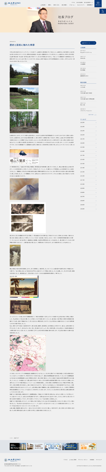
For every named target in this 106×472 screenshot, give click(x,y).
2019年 (82, 147)
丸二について (80, 5)
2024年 (82, 126)
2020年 (82, 143)
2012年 (82, 176)
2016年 (82, 159)
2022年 (82, 135)
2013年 (82, 172)
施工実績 (64, 5)
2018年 (82, 151)
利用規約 (92, 459)
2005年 (82, 204)
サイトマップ (99, 459)
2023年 (82, 130)
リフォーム (71, 5)
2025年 (82, 122)
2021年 (82, 139)
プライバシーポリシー (83, 459)
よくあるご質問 (72, 459)
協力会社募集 (79, 2)
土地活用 (43, 5)
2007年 (82, 196)
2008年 (82, 192)
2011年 (82, 180)
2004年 (82, 209)
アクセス (73, 2)
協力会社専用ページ (88, 2)
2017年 (82, 155)
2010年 (82, 184)
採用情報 (89, 5)
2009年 (82, 188)
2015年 (82, 163)
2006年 (82, 200)
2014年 (82, 167)
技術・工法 (56, 5)
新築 (49, 5)
